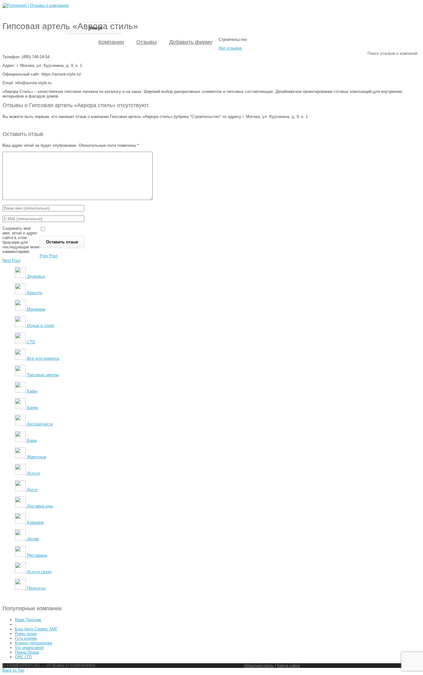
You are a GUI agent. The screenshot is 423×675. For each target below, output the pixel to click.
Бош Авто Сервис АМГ (36, 629)
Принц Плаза (27, 652)
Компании (111, 42)
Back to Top (13, 670)
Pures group (26, 633)
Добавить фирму (190, 42)
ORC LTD (23, 657)
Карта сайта (288, 665)
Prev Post (49, 256)
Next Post (11, 260)
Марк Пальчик (28, 619)
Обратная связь (259, 665)
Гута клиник (26, 638)
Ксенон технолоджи (33, 643)
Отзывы (146, 42)
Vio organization (29, 647)
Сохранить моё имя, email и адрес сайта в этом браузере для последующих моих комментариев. (21, 240)
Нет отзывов (230, 48)
